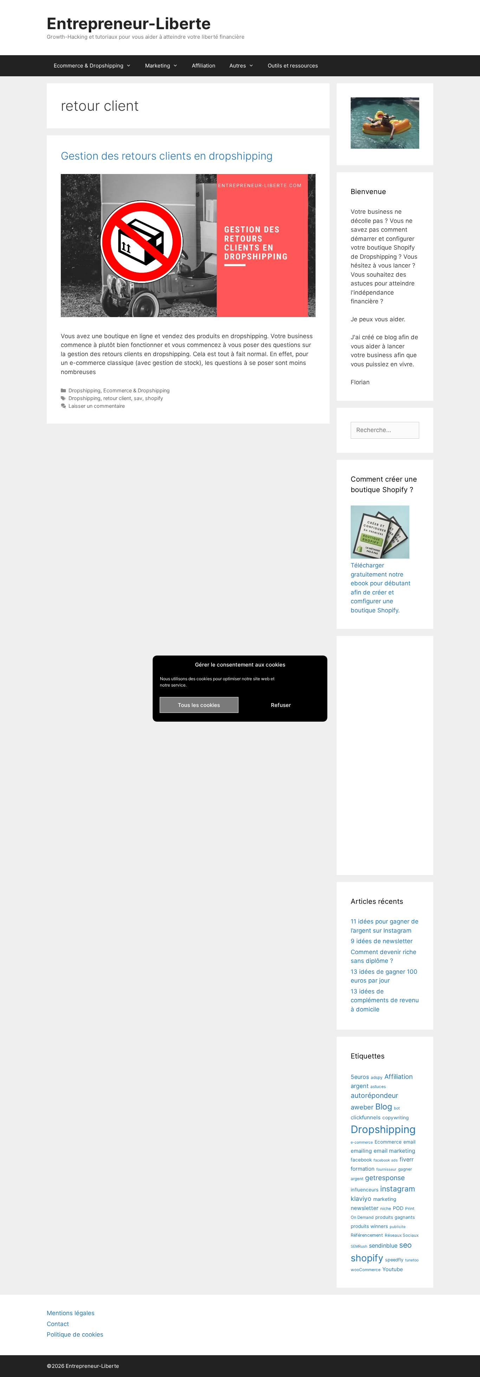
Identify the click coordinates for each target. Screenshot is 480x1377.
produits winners (369, 1226)
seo (405, 1244)
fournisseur (386, 1169)
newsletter (364, 1208)
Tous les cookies (199, 704)
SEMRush (359, 1246)
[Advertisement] (385, 755)
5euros (360, 1076)
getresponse (385, 1178)
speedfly (394, 1259)
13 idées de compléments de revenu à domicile (385, 1000)
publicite (398, 1226)
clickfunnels (366, 1117)
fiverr (407, 1159)
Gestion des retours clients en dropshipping (167, 155)
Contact (58, 1323)
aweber (362, 1107)
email (409, 1142)
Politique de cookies (75, 1334)
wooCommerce (366, 1269)
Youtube (392, 1269)
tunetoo (412, 1260)
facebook (361, 1160)
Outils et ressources (293, 65)
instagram (397, 1188)
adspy (377, 1077)
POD (398, 1208)
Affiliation (203, 65)
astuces (378, 1086)
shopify (154, 398)
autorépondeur (374, 1095)
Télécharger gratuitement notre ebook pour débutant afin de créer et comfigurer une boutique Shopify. (380, 588)
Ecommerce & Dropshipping (88, 65)
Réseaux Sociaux (402, 1235)
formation (363, 1168)
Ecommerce (388, 1142)
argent (360, 1085)
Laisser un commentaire (97, 406)
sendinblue (383, 1245)
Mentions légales (71, 1313)
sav (138, 398)
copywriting (395, 1117)
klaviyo (361, 1198)
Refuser (281, 704)
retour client (117, 398)
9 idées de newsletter (382, 941)
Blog (383, 1107)
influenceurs (364, 1189)
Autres (237, 65)
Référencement (367, 1235)
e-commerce (362, 1142)
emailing (361, 1150)
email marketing (394, 1150)
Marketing (157, 65)
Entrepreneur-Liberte (129, 23)
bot (397, 1108)
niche (385, 1208)
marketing (384, 1199)
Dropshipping (84, 390)
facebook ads (386, 1160)
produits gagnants (395, 1217)
